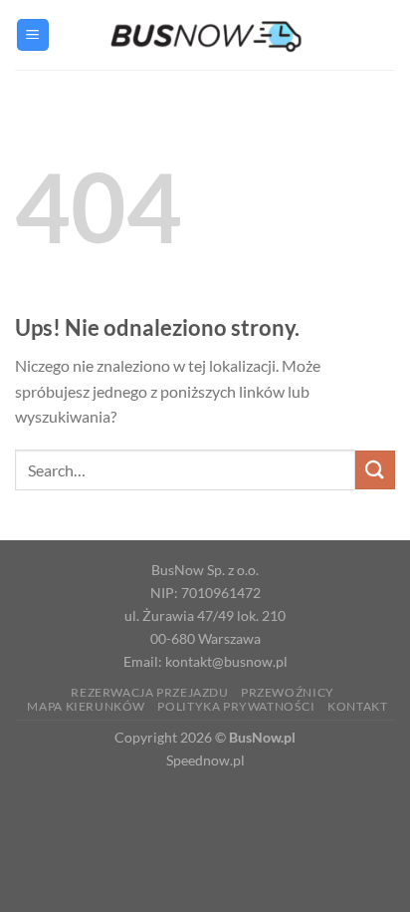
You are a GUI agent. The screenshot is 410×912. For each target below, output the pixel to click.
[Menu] (33, 35)
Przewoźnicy (287, 692)
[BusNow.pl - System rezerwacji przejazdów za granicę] (205, 34)
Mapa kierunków (86, 706)
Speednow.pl (205, 760)
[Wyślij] (375, 470)
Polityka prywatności (235, 706)
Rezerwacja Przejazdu (149, 692)
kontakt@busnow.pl (226, 661)
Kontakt (357, 706)
